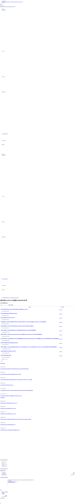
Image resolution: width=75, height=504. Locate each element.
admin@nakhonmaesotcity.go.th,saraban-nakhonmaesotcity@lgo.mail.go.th (12, 1)
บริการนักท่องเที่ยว (5, 133)
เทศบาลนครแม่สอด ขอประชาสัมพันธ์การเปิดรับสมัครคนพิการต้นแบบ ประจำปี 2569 (10, 374)
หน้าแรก (3, 154)
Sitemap (3, 492)
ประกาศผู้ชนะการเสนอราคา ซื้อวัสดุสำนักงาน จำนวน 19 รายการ (8, 408)
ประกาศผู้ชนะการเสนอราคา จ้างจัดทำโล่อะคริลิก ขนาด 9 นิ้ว (7, 424)
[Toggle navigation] (0, 7)
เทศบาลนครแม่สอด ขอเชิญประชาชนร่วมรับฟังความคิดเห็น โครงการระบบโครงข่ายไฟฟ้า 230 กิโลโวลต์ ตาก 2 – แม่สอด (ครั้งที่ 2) (16, 379)
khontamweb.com (14, 488)
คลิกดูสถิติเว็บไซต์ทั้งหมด (4, 477)
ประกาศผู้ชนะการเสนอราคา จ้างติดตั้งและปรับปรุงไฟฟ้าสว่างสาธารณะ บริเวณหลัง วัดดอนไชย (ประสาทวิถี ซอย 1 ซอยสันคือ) (15, 419)
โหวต (5, 465)
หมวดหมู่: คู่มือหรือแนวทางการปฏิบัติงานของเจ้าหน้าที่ (10, 297)
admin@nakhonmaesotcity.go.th (12, 481)
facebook (3, 2)
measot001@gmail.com (11, 482)
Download (60, 309)
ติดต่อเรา (3, 493)
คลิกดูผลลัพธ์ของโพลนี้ (3, 468)
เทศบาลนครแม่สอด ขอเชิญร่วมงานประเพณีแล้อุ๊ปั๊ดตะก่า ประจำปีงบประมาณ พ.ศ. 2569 (11, 395)
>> (2, 361)
